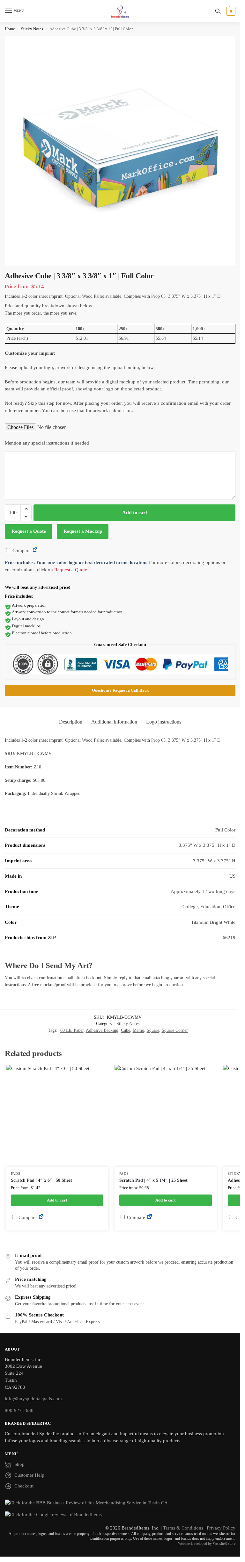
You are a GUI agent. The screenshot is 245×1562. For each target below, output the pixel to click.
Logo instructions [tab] (163, 721)
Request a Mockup (82, 531)
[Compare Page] (35, 550)
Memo (138, 1030)
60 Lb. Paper (72, 1030)
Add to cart (134, 512)
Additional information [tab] (114, 721)
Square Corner (175, 1030)
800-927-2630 (19, 1410)
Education (210, 906)
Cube (125, 1030)
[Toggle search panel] (218, 11)
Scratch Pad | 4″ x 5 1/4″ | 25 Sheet (153, 1180)
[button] (230, 11)
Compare (21, 550)
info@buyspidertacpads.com (33, 1398)
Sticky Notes (32, 29)
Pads (15, 1173)
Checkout (23, 1485)
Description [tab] (70, 721)
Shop (19, 1464)
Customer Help (29, 1475)
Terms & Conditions (183, 1527)
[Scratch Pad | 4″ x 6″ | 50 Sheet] (57, 1116)
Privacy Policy (221, 1527)
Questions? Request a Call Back (120, 690)
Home (10, 29)
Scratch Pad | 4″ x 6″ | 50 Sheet (41, 1180)
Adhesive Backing (102, 1030)
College (190, 906)
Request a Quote (28, 531)
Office (229, 906)
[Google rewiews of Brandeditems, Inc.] (120, 1514)
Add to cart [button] (57, 1200)
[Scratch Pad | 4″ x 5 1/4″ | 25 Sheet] (166, 1116)
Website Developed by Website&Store (206, 1543)
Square (153, 1030)
